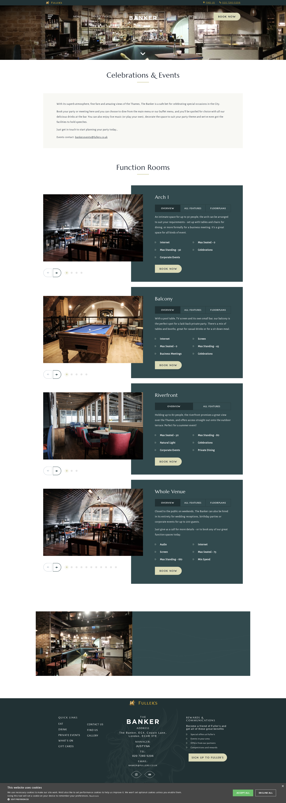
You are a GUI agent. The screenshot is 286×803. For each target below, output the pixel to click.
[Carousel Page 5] (86, 374)
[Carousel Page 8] (101, 567)
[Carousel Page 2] (71, 273)
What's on (185, 16)
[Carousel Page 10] (111, 567)
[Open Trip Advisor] (149, 774)
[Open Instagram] (136, 774)
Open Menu (50, 16)
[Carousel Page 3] (76, 273)
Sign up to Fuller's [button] (208, 757)
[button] (95, 799)
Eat (60, 724)
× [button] (283, 786)
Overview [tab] (167, 208)
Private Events (101, 16)
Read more (94, 796)
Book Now (227, 16)
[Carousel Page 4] (81, 273)
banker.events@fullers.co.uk (91, 137)
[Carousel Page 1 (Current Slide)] (67, 273)
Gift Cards (66, 746)
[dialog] (143, 793)
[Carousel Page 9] (106, 567)
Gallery (92, 735)
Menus (77, 16)
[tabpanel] (193, 237)
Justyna (143, 746)
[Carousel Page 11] (116, 567)
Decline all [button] (266, 792)
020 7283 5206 (231, 2)
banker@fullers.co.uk (143, 765)
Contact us (95, 724)
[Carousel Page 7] (96, 567)
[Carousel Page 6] (91, 567)
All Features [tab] (193, 208)
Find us (210, 2)
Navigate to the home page (143, 17)
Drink (62, 729)
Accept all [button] (243, 792)
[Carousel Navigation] (52, 273)
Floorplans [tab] (218, 208)
